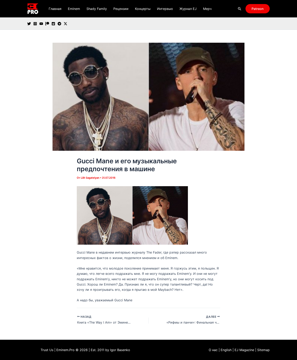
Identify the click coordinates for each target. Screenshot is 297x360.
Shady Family (96, 9)
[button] (239, 8)
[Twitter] (29, 23)
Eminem (74, 9)
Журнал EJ (188, 9)
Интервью (165, 9)
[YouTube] (41, 23)
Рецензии (120, 9)
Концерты (143, 9)
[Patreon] (47, 23)
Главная (55, 9)
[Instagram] (35, 23)
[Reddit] (53, 23)
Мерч (207, 9)
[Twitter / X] (65, 23)
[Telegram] (59, 23)
